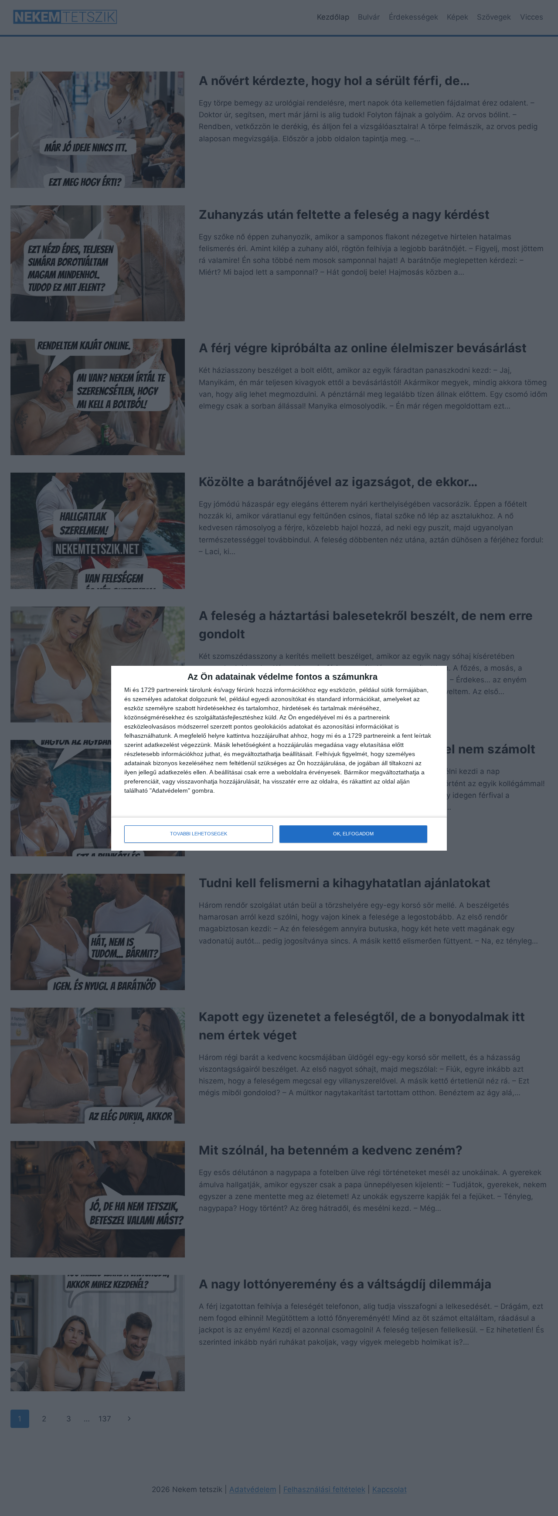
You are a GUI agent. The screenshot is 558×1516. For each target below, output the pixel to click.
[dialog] (279, 758)
